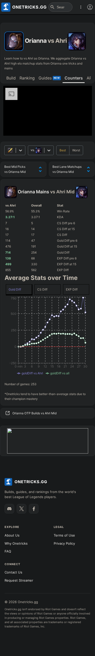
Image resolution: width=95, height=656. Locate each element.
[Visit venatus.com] (82, 128)
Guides (49, 77)
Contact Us (13, 572)
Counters (74, 77)
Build (11, 77)
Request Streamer (19, 580)
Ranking (27, 77)
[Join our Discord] (9, 509)
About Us (12, 535)
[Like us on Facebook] (34, 509)
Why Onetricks (16, 543)
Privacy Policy (64, 543)
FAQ (8, 551)
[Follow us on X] (21, 509)
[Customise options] (90, 7)
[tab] (10, 78)
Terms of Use (64, 535)
